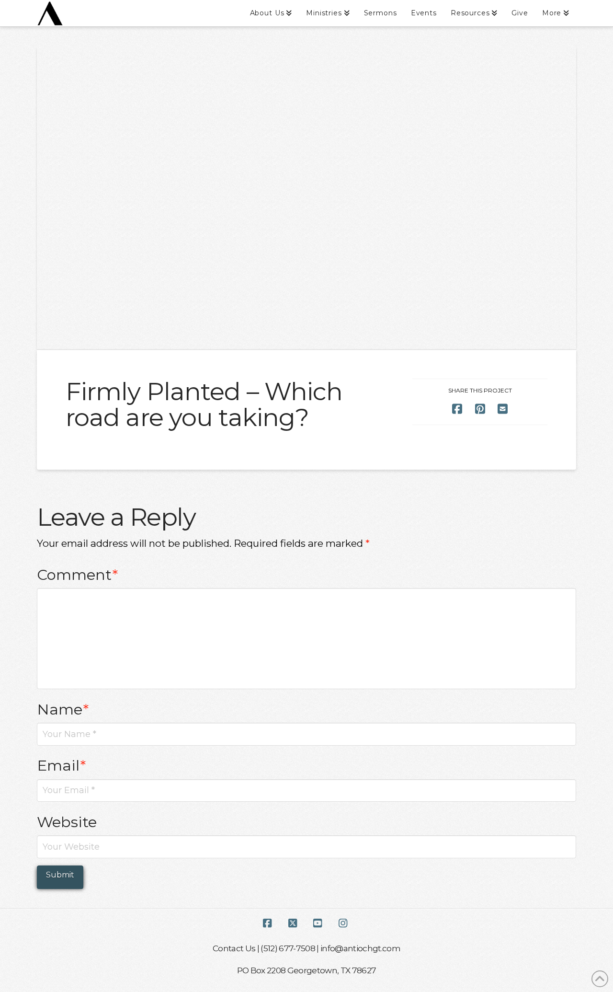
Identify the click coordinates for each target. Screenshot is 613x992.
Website (67, 822)
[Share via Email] (502, 409)
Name (63, 709)
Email (61, 765)
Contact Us (234, 948)
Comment (77, 574)
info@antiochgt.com (360, 948)
